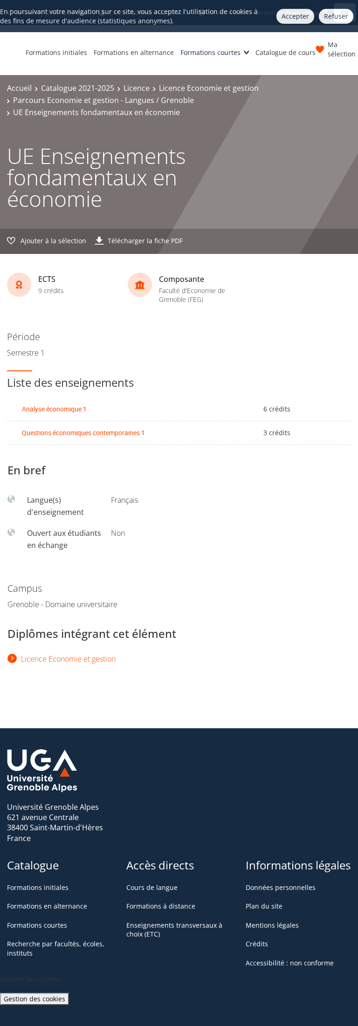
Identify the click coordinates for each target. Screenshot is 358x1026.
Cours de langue (152, 887)
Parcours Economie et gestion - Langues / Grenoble (103, 100)
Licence (137, 88)
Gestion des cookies (34, 998)
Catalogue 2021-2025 (77, 88)
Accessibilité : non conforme (290, 962)
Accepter (295, 16)
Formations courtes (210, 52)
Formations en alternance (134, 52)
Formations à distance (160, 906)
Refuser (336, 16)
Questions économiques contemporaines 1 (83, 432)
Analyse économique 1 (54, 408)
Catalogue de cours (285, 52)
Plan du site (264, 906)
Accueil (19, 88)
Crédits (257, 943)
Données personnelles (281, 887)
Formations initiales (56, 52)
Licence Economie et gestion (209, 88)
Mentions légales (272, 925)
